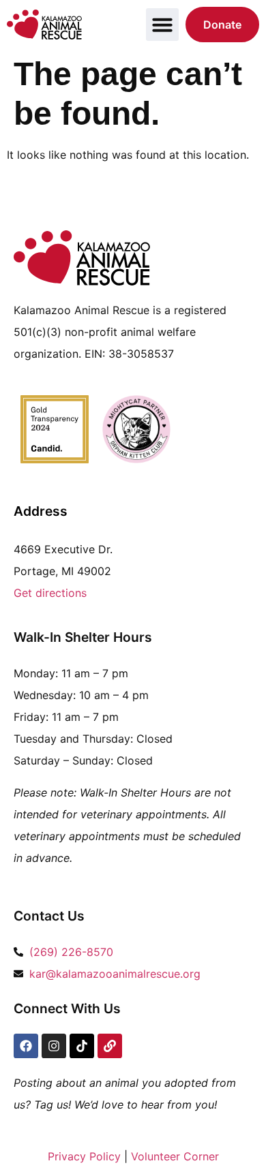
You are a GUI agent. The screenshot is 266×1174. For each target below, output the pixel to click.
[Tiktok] (82, 1046)
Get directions (50, 593)
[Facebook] (26, 1046)
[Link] (110, 1046)
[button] (162, 24)
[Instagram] (54, 1046)
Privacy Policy (84, 1156)
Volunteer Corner (175, 1156)
